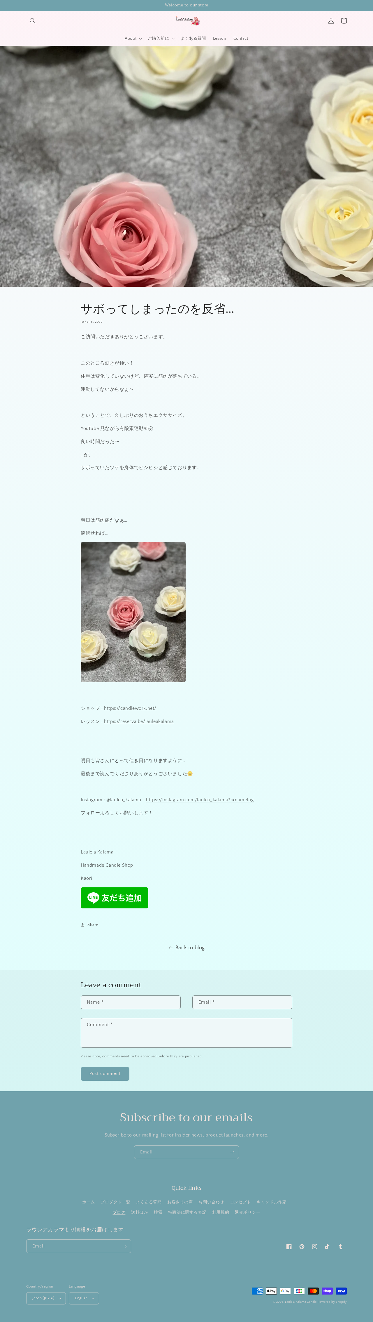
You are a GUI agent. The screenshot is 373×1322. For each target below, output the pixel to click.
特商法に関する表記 (187, 1212)
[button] (32, 20)
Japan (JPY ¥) (43, 1298)
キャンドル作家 (271, 1202)
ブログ (119, 1212)
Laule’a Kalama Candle (301, 1302)
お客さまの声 (180, 1202)
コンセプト (240, 1202)
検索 (158, 1212)
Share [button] (92, 924)
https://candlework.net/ (130, 708)
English (81, 1298)
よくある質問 (149, 1202)
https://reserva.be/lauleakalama (139, 721)
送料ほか (139, 1212)
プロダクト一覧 (115, 1202)
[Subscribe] (232, 1152)
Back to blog (190, 948)
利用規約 (220, 1212)
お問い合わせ (211, 1202)
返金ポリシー (248, 1212)
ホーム (88, 1202)
